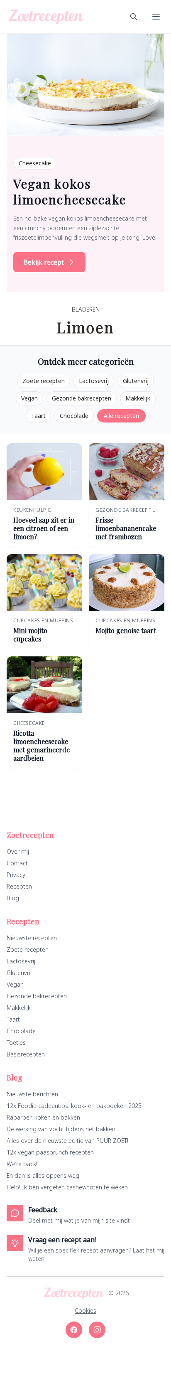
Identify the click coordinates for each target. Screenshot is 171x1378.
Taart (38, 416)
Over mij (18, 851)
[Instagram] (97, 1330)
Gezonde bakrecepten (81, 398)
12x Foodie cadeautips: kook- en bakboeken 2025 (74, 1106)
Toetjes (16, 1042)
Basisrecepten (26, 1054)
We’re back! (22, 1164)
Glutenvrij (136, 381)
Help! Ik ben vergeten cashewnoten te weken (67, 1187)
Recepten (19, 886)
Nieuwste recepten (32, 938)
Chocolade (74, 416)
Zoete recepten (43, 381)
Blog (13, 898)
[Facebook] (74, 1330)
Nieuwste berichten (32, 1094)
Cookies (85, 1310)
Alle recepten (121, 416)
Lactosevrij (94, 381)
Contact (17, 863)
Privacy (16, 875)
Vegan (29, 398)
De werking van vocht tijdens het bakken (61, 1129)
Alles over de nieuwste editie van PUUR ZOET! (67, 1141)
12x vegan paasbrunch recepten (50, 1152)
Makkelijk (137, 398)
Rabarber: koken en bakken (43, 1117)
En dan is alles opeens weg (43, 1175)
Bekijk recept (43, 262)
